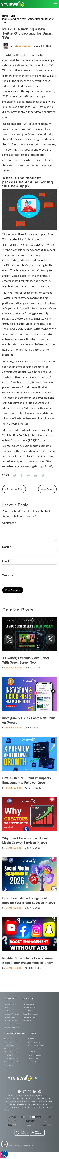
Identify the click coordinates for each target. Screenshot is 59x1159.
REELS (6, 1011)
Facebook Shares (28, 1020)
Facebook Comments (30, 1014)
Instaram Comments (11, 1020)
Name (6, 546)
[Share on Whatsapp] (42, 475)
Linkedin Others (33, 1062)
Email (6, 561)
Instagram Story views (12, 1024)
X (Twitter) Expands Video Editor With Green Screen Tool (25, 660)
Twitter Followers (34, 1042)
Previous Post (14, 489)
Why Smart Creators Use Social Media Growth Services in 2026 (25, 840)
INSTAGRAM (10, 998)
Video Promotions (14, 1033)
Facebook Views (28, 1011)
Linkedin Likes (33, 1058)
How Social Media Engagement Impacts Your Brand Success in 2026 (28, 900)
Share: (6, 474)
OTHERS (32, 1033)
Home (5, 15)
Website (7, 575)
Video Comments (10, 1045)
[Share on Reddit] (35, 475)
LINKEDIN (31, 1052)
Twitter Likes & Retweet (36, 1045)
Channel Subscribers (11, 1049)
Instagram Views (10, 1017)
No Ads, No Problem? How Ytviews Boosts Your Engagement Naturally (27, 960)
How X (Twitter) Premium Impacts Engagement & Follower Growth (26, 780)
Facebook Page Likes (30, 1004)
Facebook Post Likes (30, 1007)
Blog (13, 15)
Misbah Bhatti (14, 667)
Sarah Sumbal (14, 787)
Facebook (28, 998)
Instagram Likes (10, 1004)
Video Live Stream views (13, 1062)
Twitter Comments (34, 1049)
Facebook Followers (29, 1017)
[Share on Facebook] (21, 475)
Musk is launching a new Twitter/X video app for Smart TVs (28, 20)
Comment (9, 522)
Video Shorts (8, 1055)
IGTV (6, 1007)
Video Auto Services (11, 1058)
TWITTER (31, 1039)
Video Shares (8, 1065)
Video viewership (10, 1039)
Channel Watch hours (11, 1052)
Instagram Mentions (11, 1027)
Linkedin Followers (34, 1055)
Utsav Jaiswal (24, 45)
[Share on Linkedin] (28, 475)
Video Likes (8, 1042)
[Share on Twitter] (14, 475)
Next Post (47, 489)
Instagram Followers (11, 1014)
